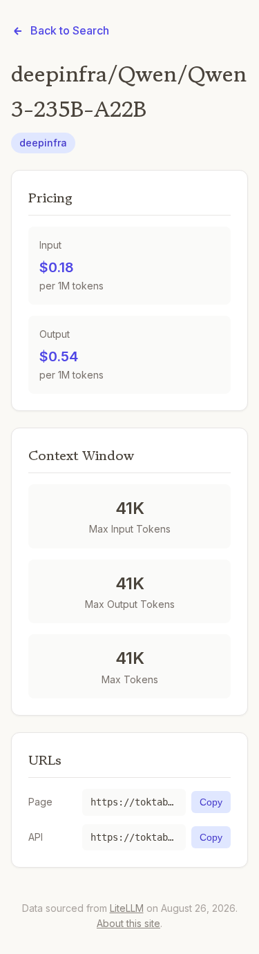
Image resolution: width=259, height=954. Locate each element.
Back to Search (69, 30)
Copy (211, 802)
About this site (128, 923)
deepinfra (43, 143)
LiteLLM (127, 908)
